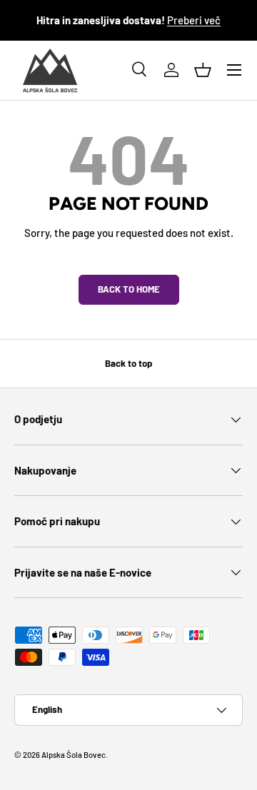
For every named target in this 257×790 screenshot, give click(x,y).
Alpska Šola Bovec (73, 754)
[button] (202, 70)
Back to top (128, 363)
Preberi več (194, 20)
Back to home (129, 289)
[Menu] (234, 70)
